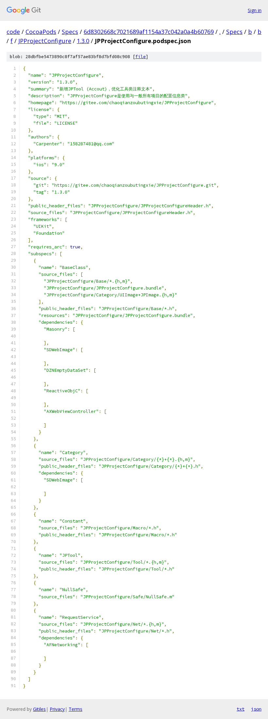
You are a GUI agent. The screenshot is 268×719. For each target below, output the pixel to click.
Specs (70, 32)
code (13, 32)
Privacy (57, 709)
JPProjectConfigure (44, 41)
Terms (75, 709)
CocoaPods (40, 32)
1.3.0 (83, 41)
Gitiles (39, 709)
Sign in (254, 10)
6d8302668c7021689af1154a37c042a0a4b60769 (149, 32)
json (256, 709)
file (140, 56)
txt (240, 709)
